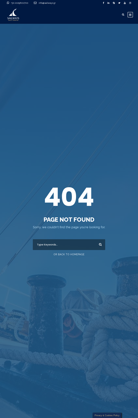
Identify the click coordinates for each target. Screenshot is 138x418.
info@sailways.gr (49, 3)
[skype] (114, 3)
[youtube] (125, 3)
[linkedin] (108, 3)
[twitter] (119, 3)
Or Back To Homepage (69, 254)
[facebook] (103, 3)
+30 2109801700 (20, 3)
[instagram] (130, 3)
